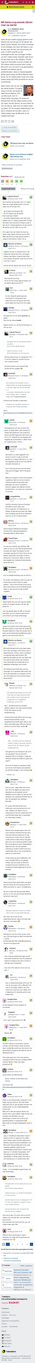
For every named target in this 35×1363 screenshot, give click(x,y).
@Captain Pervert (14, 246)
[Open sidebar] (33, 11)
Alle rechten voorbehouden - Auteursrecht (16, 1358)
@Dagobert (13, 1027)
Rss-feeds (8, 1343)
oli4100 (12, 420)
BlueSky (7, 1335)
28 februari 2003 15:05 (14, 199)
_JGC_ (12, 731)
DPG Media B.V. (26, 1356)
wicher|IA (11, 373)
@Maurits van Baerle (15, 273)
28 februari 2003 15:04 (14, 623)
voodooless (12, 901)
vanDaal (10, 1069)
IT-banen (6, 1265)
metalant (12, 948)
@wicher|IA (13, 422)
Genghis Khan (12, 999)
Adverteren (6, 1312)
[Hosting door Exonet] (10, 1303)
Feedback (11, 33)
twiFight (11, 308)
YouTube (7, 1338)
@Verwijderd (12, 643)
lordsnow (10, 1164)
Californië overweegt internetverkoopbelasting (12, 1259)
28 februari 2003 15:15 (14, 1071)
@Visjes (10, 1132)
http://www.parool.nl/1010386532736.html (18, 413)
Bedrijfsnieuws (7, 168)
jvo (11, 975)
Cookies (5, 1326)
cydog (9, 596)
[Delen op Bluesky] (9, 121)
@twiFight (12, 334)
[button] (2, 2)
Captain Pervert (13, 196)
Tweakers (5, 1356)
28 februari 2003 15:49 (14, 1096)
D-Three (12, 270)
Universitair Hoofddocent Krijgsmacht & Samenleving (23, 1287)
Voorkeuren (13, 1326)
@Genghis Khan (13, 1014)
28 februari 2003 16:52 (14, 1179)
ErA (11, 288)
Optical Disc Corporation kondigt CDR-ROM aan (18, 1254)
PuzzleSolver (15, 822)
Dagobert (11, 1012)
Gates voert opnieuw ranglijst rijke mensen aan (21, 155)
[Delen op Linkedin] (5, 121)
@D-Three (13, 290)
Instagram (8, 1341)
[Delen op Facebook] (2, 121)
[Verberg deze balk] (33, 7)
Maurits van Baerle (15, 244)
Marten (11, 521)
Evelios (10, 926)
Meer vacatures (26, 1266)
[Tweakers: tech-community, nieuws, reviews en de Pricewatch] (11, 2)
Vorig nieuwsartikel (10, 127)
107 (9, 35)
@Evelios (12, 950)
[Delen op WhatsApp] (12, 121)
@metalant (13, 977)
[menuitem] (23, 2)
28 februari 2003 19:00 (14, 1002)
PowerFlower (13, 538)
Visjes (9, 1094)
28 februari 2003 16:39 (14, 1166)
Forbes (19, 39)
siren (9, 1229)
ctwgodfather (15, 496)
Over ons (12, 1315)
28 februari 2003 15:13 (14, 1040)
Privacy (4, 1324)
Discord (7, 1346)
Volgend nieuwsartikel (9, 131)
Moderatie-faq (19, 177)
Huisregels (5, 1318)
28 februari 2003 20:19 (14, 1231)
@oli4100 (13, 449)
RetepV (11, 683)
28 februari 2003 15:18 (14, 598)
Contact (4, 1315)
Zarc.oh (23, 35)
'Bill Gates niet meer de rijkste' (22, 143)
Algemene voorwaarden (10, 1321)
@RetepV (13, 734)
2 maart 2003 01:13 (21, 1132)
